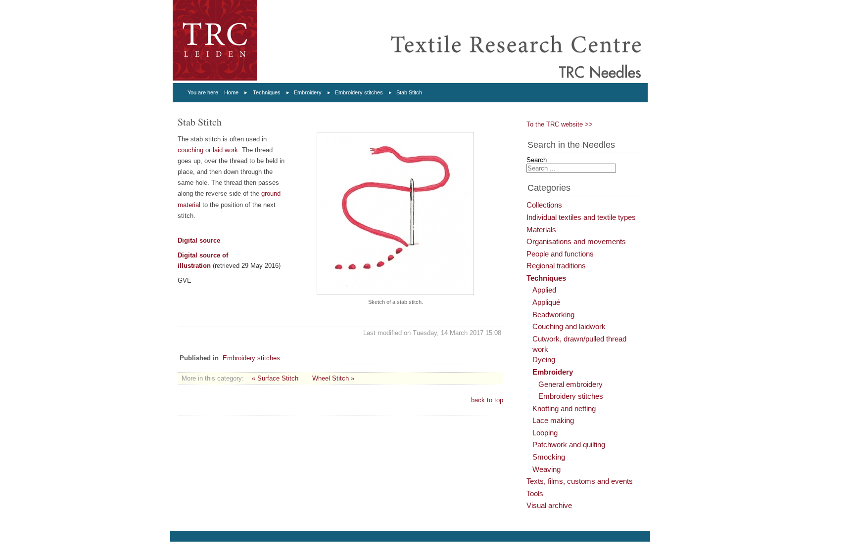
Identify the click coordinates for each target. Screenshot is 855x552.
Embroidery (308, 92)
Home (231, 92)
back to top (487, 400)
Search (536, 160)
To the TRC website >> (559, 124)
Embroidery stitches (359, 92)
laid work (225, 150)
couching (191, 150)
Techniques (267, 92)
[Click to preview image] (395, 293)
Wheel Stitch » (333, 378)
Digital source (199, 240)
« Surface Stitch (275, 378)
